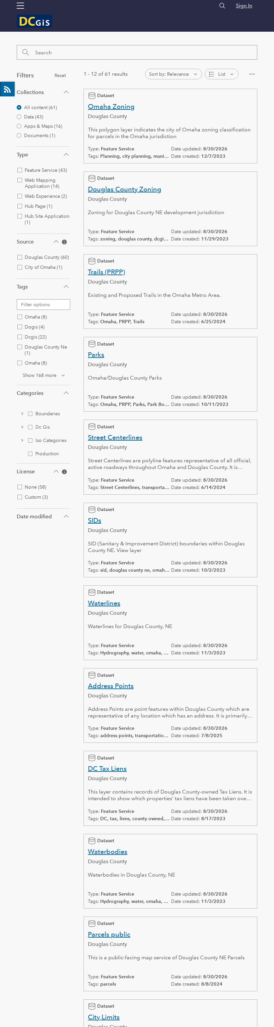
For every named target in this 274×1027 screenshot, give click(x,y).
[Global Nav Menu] (20, 5)
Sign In (244, 5)
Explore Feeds (7, 89)
